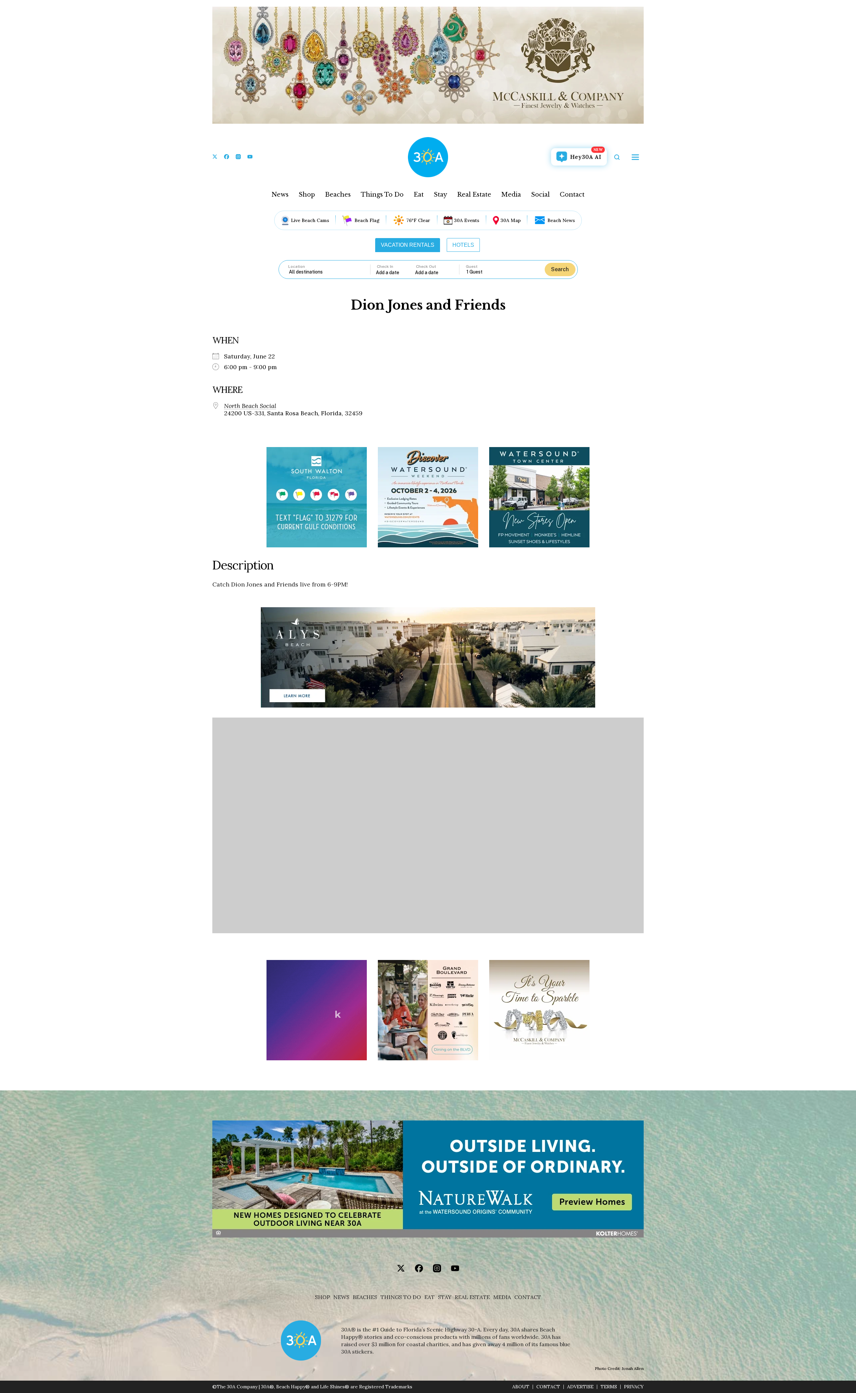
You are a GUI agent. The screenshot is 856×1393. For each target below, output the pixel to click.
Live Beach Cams (310, 220)
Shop (307, 194)
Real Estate (474, 194)
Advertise (580, 1387)
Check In (385, 266)
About (520, 1387)
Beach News (561, 220)
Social (540, 194)
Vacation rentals (407, 245)
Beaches (338, 194)
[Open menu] (635, 157)
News (280, 194)
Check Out (426, 266)
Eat (419, 194)
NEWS (341, 1297)
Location (296, 266)
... (396, 272)
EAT (429, 1297)
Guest (471, 266)
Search (560, 269)
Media (511, 194)
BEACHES (365, 1297)
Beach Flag (367, 220)
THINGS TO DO (401, 1297)
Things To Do (382, 194)
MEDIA (502, 1297)
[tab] (407, 245)
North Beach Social (250, 406)
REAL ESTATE (472, 1297)
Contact (572, 194)
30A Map (511, 220)
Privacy (634, 1387)
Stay (440, 194)
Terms (609, 1387)
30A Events (466, 220)
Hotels (463, 245)
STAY (444, 1297)
